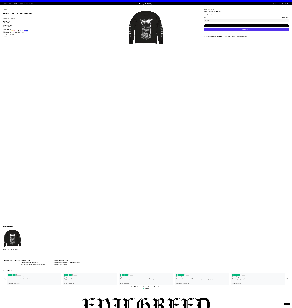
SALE (27, 3)
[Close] (290, 1)
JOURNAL (31, 3)
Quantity (206, 14)
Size (205, 17)
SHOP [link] (5, 3)
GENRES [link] (21, 3)
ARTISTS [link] (10, 3)
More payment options (246, 33)
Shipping (211, 11)
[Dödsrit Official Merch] (7, 9)
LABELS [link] (15, 3)
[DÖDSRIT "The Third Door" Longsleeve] (12, 238)
